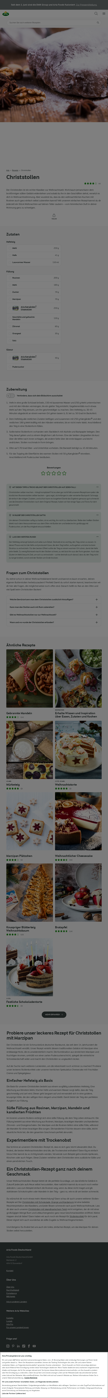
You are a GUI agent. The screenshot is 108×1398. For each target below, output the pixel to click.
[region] (54, 1375)
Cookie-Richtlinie (30, 1378)
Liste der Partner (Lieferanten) (14, 1393)
